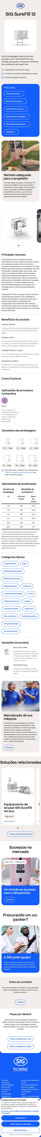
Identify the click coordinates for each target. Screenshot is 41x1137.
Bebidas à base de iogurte (13, 571)
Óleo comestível (10, 616)
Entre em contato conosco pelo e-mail (18, 472)
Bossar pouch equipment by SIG (30, 1081)
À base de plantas (10, 564)
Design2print (6, 1096)
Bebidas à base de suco (12, 579)
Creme (30, 594)
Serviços (9, 747)
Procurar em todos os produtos (20, 834)
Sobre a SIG (6, 1087)
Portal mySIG (6, 1094)
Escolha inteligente (28, 1087)
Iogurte (27, 601)
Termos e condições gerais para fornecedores (30, 1097)
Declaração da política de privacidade (30, 1090)
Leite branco (29, 609)
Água (24, 564)
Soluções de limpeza (11, 624)
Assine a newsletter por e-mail (20, 1039)
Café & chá (27, 586)
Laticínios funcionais (11, 609)
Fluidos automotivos (11, 601)
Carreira (4, 1092)
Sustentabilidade (8, 1085)
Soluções (5, 1080)
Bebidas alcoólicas (10, 586)
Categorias (5, 1083)
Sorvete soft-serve (10, 631)
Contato (20, 1002)
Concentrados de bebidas (13, 594)
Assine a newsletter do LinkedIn (21, 1047)
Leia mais (9, 900)
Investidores (6, 1089)
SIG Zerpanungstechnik (29, 1085)
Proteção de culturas (29, 616)
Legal (23, 1094)
